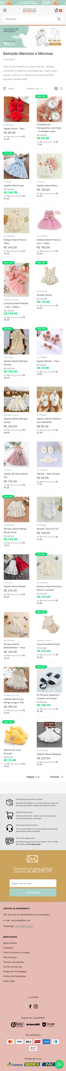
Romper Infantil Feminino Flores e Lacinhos (49, 588)
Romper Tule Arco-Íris (47, 528)
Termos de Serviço (12, 966)
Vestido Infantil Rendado (49, 754)
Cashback (8, 947)
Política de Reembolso (14, 976)
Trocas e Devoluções (13, 962)
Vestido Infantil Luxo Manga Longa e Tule (14, 701)
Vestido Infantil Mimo (47, 185)
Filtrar (11, 88)
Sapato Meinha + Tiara (48, 361)
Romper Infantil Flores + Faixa (16, 241)
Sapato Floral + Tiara (14, 128)
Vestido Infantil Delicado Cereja (16, 420)
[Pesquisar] (59, 18)
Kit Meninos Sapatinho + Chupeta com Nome (49, 697)
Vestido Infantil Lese (14, 185)
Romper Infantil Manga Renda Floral (15, 530)
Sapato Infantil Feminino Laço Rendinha (49, 420)
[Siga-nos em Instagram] (36, 1006)
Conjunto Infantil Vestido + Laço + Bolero (16, 305)
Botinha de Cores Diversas (12, 751)
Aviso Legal (9, 981)
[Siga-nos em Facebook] (30, 1006)
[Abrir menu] (4, 10)
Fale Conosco (10, 957)
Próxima (54, 776)
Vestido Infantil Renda (14, 586)
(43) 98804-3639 (24, 926)
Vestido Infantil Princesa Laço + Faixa (49, 241)
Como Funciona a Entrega (16, 952)
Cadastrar (33, 892)
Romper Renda (44, 295)
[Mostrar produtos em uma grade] (56, 88)
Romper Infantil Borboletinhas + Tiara (14, 646)
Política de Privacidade (15, 971)
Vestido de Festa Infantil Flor (16, 475)
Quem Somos (10, 942)
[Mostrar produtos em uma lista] (61, 88)
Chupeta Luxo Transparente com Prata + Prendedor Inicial (49, 128)
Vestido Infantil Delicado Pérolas (16, 363)
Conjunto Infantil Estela (48, 644)
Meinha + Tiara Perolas (48, 473)
